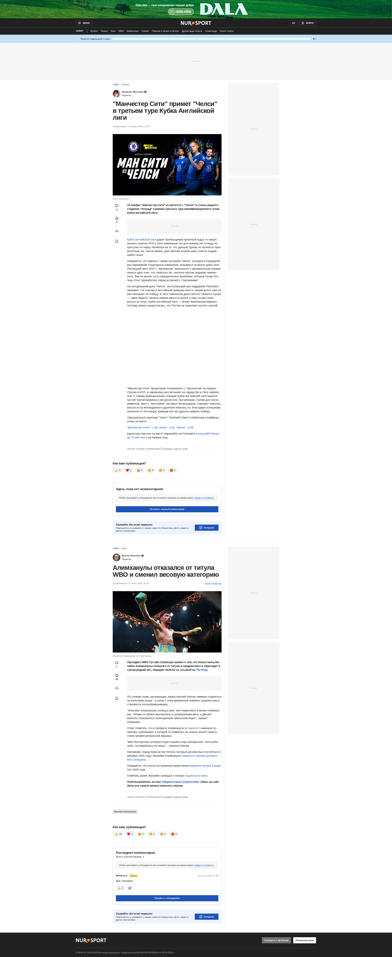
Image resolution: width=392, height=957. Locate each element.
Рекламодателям (305, 940)
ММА (121, 31)
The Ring (201, 669)
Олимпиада (211, 31)
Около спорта (227, 31)
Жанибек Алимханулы (125, 811)
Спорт (79, 31)
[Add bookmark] (116, 241)
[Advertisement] (196, 61)
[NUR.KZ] (196, 23)
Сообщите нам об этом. (174, 448)
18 (120, 834)
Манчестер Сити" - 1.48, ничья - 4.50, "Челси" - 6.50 (160, 427)
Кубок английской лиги (141, 239)
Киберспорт (133, 31)
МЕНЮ (86, 23)
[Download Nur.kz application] (196, 9)
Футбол (94, 31)
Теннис (104, 31)
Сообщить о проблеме (276, 940)
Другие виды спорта (192, 31)
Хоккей (145, 31)
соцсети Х (193, 728)
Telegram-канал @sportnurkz (180, 781)
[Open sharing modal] (117, 230)
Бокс (113, 31)
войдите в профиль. (204, 498)
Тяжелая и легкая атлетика (165, 31)
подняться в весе (195, 775)
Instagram (209, 527)
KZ (293, 23)
